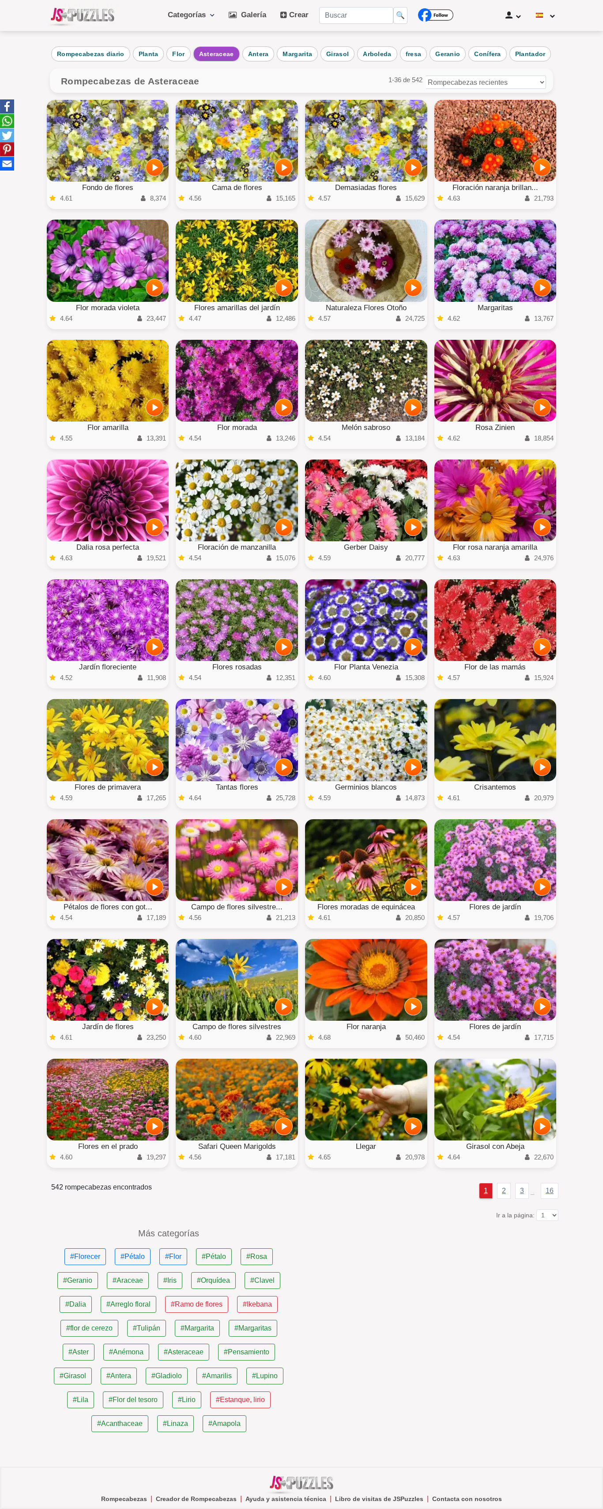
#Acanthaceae (120, 1423)
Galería (251, 15)
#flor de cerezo (89, 1328)
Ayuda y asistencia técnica (285, 1498)
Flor (178, 53)
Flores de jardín (495, 907)
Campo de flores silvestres (236, 1026)
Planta (148, 53)
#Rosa (256, 1256)
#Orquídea (213, 1280)
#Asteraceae (184, 1352)
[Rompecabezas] (82, 15)
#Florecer (85, 1256)
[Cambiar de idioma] (545, 15)
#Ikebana (257, 1304)
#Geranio (77, 1280)
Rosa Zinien (495, 427)
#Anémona (126, 1352)
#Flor (173, 1256)
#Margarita (197, 1328)
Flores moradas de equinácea (366, 907)
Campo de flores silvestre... (237, 907)
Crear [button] (298, 15)
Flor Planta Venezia (366, 667)
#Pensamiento (246, 1352)
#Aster (78, 1352)
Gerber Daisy (366, 547)
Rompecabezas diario (90, 53)
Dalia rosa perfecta (107, 547)
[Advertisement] (434, 1291)
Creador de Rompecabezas (196, 1498)
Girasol (337, 53)
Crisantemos (495, 787)
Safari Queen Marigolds (237, 1146)
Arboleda (377, 53)
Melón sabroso (366, 427)
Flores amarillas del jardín (237, 308)
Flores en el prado (108, 1146)
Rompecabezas (124, 1498)
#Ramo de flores (196, 1304)
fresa (414, 53)
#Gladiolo (166, 1376)
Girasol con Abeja (495, 1146)
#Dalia (75, 1304)
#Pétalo (133, 1256)
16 (550, 1190)
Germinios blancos (366, 787)
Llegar (366, 1146)
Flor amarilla (107, 427)
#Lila (80, 1399)
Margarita (297, 53)
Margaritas (495, 308)
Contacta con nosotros (467, 1498)
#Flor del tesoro (133, 1399)
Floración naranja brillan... (495, 187)
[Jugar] (154, 167)
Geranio (447, 53)
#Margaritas (252, 1328)
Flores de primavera (108, 787)
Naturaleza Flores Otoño (366, 308)
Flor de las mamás (495, 667)
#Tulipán (146, 1328)
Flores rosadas (237, 667)
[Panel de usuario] (513, 15)
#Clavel (262, 1280)
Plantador (530, 53)
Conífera (487, 53)
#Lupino (265, 1376)
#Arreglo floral (128, 1304)
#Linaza (175, 1423)
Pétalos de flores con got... (108, 907)
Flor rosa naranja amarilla (495, 547)
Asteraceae (216, 53)
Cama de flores (237, 187)
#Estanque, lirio (240, 1399)
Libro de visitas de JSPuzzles (379, 1498)
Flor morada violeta (107, 308)
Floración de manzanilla (237, 547)
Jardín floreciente (107, 667)
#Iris (170, 1280)
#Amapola (224, 1423)
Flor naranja (366, 1026)
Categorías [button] (189, 15)
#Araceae (128, 1280)
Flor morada (237, 427)
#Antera (118, 1376)
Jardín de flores (108, 1026)
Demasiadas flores (366, 187)
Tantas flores (237, 787)
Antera (258, 53)
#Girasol (73, 1376)
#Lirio (187, 1399)
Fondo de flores (107, 187)
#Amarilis (217, 1376)
